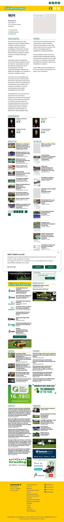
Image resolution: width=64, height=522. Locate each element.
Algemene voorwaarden (33, 501)
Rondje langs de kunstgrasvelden (44, 433)
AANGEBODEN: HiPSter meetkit (41, 285)
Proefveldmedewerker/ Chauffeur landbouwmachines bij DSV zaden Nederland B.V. (23, 290)
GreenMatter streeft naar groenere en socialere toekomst (48, 246)
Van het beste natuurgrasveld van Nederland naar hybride (46, 428)
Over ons (29, 486)
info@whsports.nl (14, 32)
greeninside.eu (35, 519)
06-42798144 (50, 489)
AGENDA (11, 351)
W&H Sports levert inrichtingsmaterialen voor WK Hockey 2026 (23, 160)
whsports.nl (13, 34)
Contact (29, 492)
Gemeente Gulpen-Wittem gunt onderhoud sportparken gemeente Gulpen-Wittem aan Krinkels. (44, 355)
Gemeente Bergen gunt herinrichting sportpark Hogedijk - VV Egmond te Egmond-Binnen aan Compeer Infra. (42, 374)
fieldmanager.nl (11, 517)
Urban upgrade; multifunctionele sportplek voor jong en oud (23, 173)
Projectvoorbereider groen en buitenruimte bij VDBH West (23, 323)
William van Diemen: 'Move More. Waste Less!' (48, 144)
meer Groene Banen (19, 337)
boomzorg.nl (40, 517)
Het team (29, 498)
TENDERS (36, 351)
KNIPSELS (11, 406)
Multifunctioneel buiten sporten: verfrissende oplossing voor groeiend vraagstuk (47, 236)
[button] (11, 267)
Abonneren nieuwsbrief (33, 496)
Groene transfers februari (23, 198)
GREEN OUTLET (38, 283)
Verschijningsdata (31, 511)
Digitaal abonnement (32, 494)
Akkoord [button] (51, 267)
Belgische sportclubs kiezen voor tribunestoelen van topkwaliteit (23, 206)
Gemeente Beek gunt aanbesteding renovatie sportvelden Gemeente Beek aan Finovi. (44, 361)
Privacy (29, 505)
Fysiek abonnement (32, 484)
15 (26, 211)
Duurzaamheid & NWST (33, 490)
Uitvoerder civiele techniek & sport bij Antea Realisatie (23, 307)
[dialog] (32, 261)
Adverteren (30, 509)
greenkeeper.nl (21, 517)
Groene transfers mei (21, 166)
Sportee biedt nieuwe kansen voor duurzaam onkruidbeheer (48, 415)
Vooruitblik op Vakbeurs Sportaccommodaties (47, 178)
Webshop (29, 488)
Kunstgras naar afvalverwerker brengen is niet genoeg (48, 224)
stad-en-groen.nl (30, 517)
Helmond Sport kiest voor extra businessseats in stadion (48, 201)
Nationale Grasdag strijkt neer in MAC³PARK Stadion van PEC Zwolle (23, 374)
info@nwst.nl (49, 484)
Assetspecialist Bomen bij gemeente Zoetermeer (23, 312)
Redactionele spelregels (33, 499)
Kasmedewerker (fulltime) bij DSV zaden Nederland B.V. (23, 296)
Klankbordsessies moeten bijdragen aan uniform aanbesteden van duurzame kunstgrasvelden (23, 366)
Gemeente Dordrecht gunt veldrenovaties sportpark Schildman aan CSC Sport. (44, 379)
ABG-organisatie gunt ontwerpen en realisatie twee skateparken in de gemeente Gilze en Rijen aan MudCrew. (43, 367)
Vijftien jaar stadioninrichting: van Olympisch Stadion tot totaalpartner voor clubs (47, 168)
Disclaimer (29, 503)
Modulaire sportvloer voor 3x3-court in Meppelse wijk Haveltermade (23, 153)
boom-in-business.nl (25, 519)
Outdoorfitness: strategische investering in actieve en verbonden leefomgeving (48, 157)
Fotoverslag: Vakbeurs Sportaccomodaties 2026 (22, 193)
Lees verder (25, 262)
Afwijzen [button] (38, 267)
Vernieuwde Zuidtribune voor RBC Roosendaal (22, 179)
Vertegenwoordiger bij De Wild (22, 318)
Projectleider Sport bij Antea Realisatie (23, 301)
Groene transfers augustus (47, 408)
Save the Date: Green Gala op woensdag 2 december (23, 379)
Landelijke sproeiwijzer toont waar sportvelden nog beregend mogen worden (48, 421)
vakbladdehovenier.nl (50, 517)
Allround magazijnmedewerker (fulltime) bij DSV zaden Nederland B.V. (22, 330)
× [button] (58, 252)
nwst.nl (43, 519)
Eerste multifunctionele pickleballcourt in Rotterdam (47, 213)
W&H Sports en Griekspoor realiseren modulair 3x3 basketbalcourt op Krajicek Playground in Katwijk (23, 146)
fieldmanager (49, 492)
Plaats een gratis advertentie (40, 289)
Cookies (29, 507)
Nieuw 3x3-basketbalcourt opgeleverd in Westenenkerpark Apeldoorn (23, 186)
